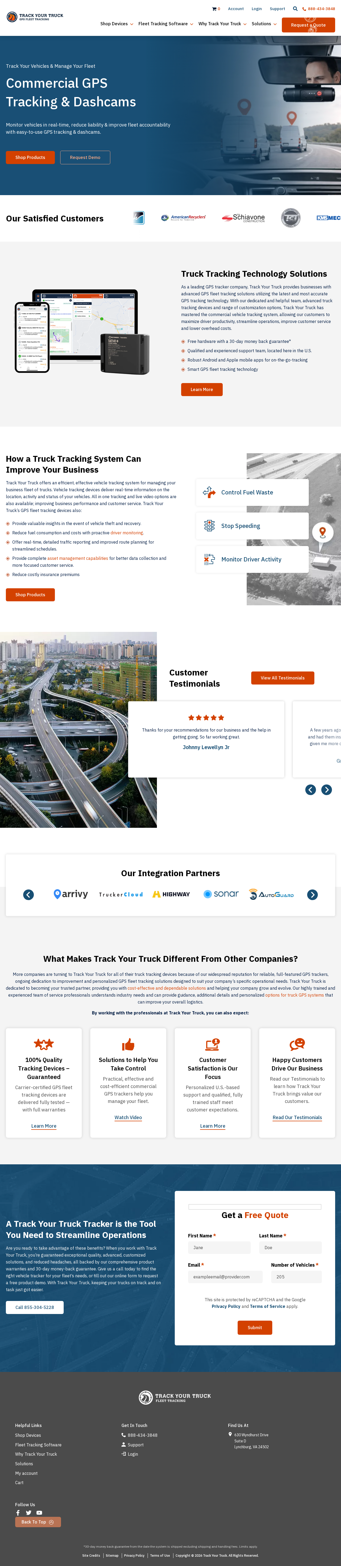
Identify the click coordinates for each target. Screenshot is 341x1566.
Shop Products (30, 157)
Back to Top (34, 1522)
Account (236, 8)
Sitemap (112, 1555)
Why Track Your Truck (36, 1454)
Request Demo (85, 157)
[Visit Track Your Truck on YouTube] (39, 1513)
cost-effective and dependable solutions (167, 988)
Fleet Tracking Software (38, 1444)
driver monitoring (127, 532)
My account (26, 1473)
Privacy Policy (226, 1306)
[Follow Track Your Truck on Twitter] (29, 1513)
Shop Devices (28, 1435)
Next (326, 789)
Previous (310, 789)
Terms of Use (160, 1555)
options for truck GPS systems (294, 995)
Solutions (24, 1463)
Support (277, 8)
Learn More (202, 389)
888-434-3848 (321, 8)
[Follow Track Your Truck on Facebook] (18, 1513)
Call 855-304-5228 (34, 1307)
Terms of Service (267, 1306)
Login (257, 8)
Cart (19, 1482)
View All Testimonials (283, 678)
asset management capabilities (77, 558)
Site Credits (91, 1555)
